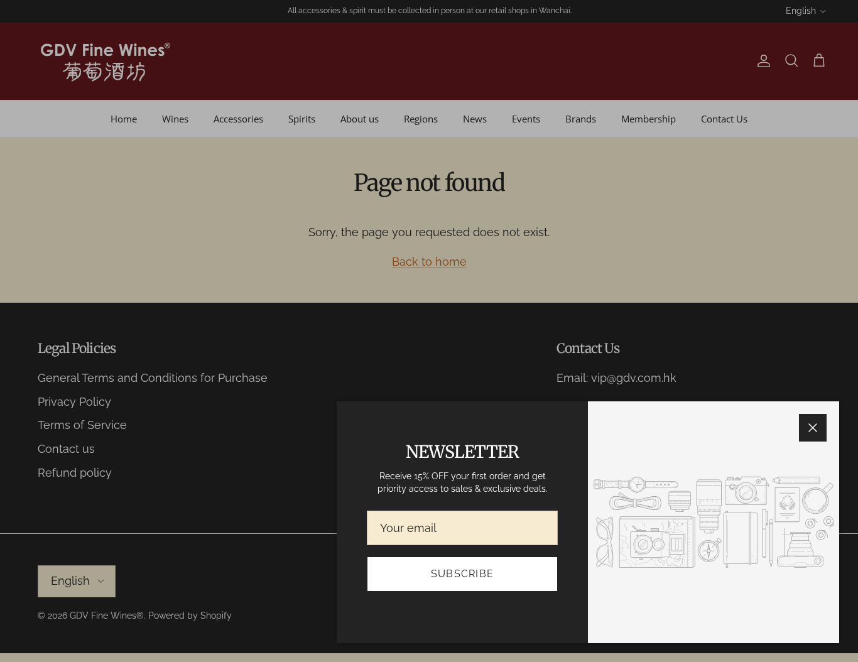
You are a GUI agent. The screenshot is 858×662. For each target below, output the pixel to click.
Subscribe (462, 574)
